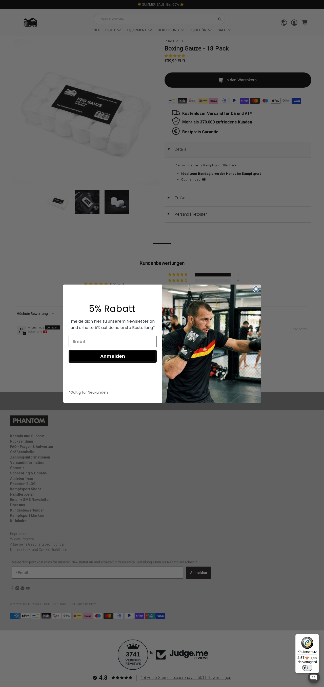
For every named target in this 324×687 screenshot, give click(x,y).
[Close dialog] (256, 289)
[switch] (307, 668)
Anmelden (112, 356)
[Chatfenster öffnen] (314, 677)
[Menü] (316, 637)
